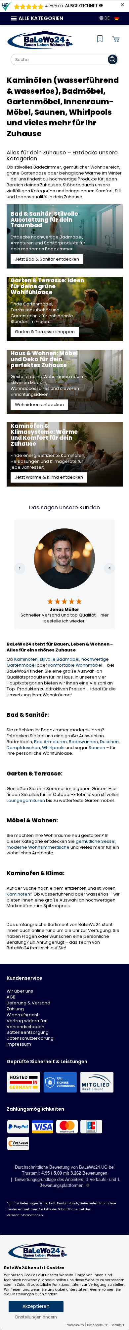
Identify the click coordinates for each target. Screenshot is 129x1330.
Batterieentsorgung (28, 1032)
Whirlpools (53, 747)
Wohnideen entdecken (39, 404)
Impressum (19, 1044)
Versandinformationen (25, 1215)
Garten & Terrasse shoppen (45, 331)
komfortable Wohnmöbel (75, 665)
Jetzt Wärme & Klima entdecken (49, 477)
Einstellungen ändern (36, 1317)
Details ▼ (117, 1325)
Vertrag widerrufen (27, 1021)
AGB (11, 997)
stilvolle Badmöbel (59, 659)
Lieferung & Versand (28, 1003)
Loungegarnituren (26, 800)
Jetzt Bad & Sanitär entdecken (47, 259)
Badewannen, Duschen (94, 741)
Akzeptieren (36, 1306)
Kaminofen (26, 659)
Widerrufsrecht (22, 1015)
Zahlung (15, 1009)
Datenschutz (97, 1325)
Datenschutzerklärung (30, 1038)
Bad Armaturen (50, 741)
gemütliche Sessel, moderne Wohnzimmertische (61, 844)
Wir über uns (20, 991)
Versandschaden (25, 1026)
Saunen (97, 747)
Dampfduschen (23, 747)
